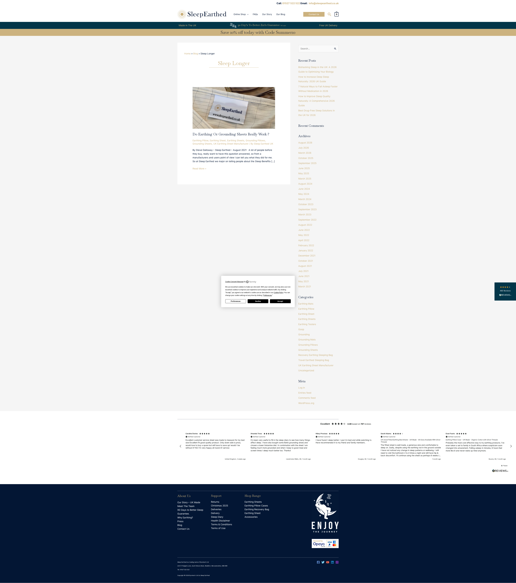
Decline (258, 301)
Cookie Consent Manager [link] (234, 282)
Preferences (236, 301)
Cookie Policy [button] (278, 293)
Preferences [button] (267, 295)
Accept (280, 301)
